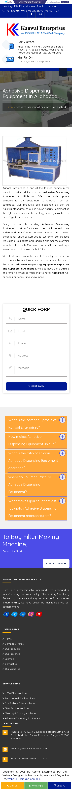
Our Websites (12, 668)
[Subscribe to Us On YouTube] (39, 614)
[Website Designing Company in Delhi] (36, 1)
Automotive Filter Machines (20, 698)
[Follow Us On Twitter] (14, 614)
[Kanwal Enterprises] (36, 29)
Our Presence (12, 653)
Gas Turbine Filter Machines (20, 703)
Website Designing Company (24, 778)
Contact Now (55, 563)
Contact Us (11, 663)
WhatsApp (37, 785)
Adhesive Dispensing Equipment (22, 718)
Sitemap (9, 658)
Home (9, 106)
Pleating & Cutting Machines (20, 713)
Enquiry (60, 785)
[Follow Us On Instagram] (40, 15)
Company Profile (14, 643)
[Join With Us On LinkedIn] (22, 614)
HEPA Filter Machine (16, 693)
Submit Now (36, 386)
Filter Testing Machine (17, 708)
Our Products (12, 648)
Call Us (13, 785)
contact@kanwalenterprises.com (36, 61)
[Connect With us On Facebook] (31, 15)
